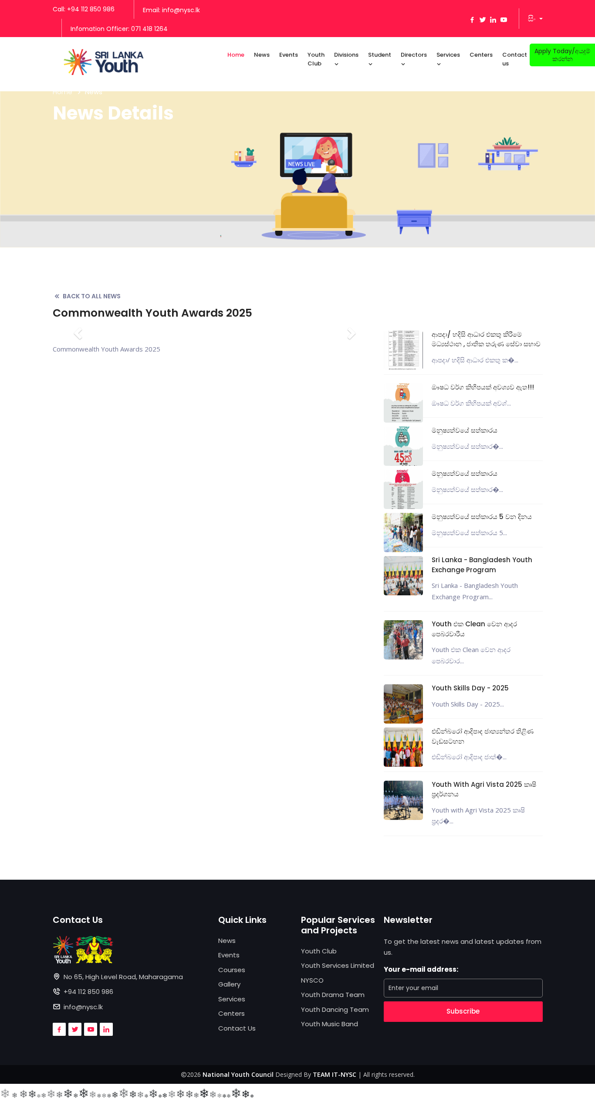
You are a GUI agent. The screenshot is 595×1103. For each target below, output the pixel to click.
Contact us (514, 59)
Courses (231, 969)
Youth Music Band (329, 1023)
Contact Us (237, 1028)
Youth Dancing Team (335, 1009)
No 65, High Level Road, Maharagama (123, 976)
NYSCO (312, 980)
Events (288, 55)
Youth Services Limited (337, 965)
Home (235, 55)
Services (448, 55)
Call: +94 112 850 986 (84, 9)
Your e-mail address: (421, 969)
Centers (481, 55)
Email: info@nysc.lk (171, 10)
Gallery (229, 984)
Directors (414, 55)
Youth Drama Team (333, 994)
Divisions (346, 55)
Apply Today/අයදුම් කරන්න (562, 55)
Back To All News (92, 296)
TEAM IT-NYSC (334, 1074)
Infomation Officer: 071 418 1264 (119, 28)
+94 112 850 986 (88, 991)
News (262, 55)
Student (379, 55)
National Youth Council (238, 1074)
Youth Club (316, 59)
